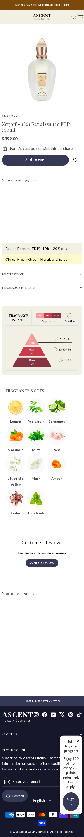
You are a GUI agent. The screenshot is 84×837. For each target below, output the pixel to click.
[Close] (78, 741)
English (39, 800)
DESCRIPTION (12, 274)
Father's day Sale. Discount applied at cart (42, 5)
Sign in (71, 801)
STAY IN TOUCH (13, 750)
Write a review (42, 563)
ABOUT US (9, 734)
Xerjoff (10, 116)
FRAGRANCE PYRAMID (18, 287)
